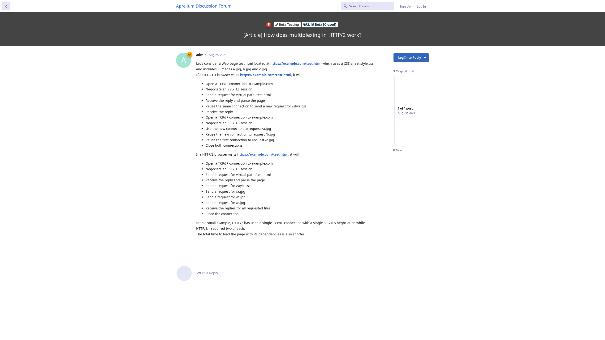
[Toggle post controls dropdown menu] (371, 240)
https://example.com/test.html (295, 63)
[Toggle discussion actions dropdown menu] (425, 57)
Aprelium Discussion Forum (204, 6)
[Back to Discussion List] (6, 6)
